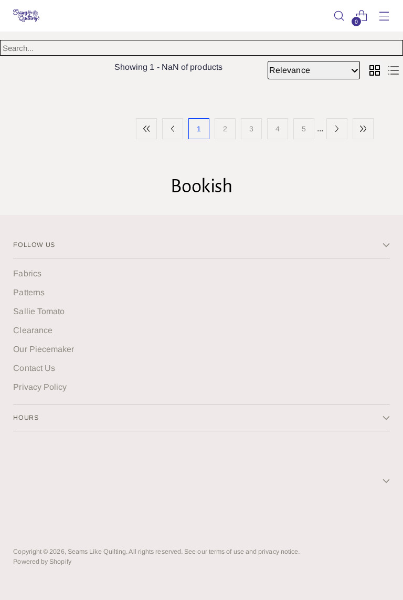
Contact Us (34, 368)
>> (363, 128)
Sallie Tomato (39, 311)
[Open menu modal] (384, 16)
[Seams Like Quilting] (26, 15)
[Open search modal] (339, 16)
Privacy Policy (40, 386)
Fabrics (27, 273)
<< (146, 128)
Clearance (32, 330)
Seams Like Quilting (97, 551)
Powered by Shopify (42, 561)
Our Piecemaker (43, 349)
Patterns (29, 292)
